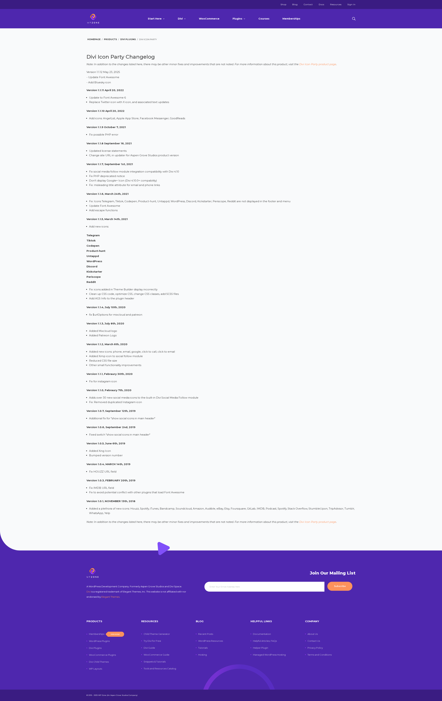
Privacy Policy (315, 647)
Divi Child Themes (99, 661)
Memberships (291, 18)
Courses (263, 18)
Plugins (237, 18)
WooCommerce (209, 18)
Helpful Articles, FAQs (265, 640)
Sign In (351, 4)
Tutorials (203, 647)
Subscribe (340, 586)
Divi (180, 18)
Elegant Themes (110, 596)
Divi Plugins (95, 648)
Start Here (155, 18)
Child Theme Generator (157, 634)
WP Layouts (95, 668)
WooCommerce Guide (156, 654)
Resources (336, 4)
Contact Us (314, 640)
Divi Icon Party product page (317, 64)
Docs (321, 4)
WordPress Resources (210, 640)
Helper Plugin (260, 647)
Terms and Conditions (320, 654)
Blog (295, 4)
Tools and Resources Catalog (160, 668)
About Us (313, 634)
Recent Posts (205, 634)
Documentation (262, 634)
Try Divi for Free (152, 640)
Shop (283, 4)
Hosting (202, 654)
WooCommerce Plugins (102, 654)
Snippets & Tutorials (155, 661)
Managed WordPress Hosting (269, 654)
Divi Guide (149, 647)
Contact (308, 4)
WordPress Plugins (99, 641)
